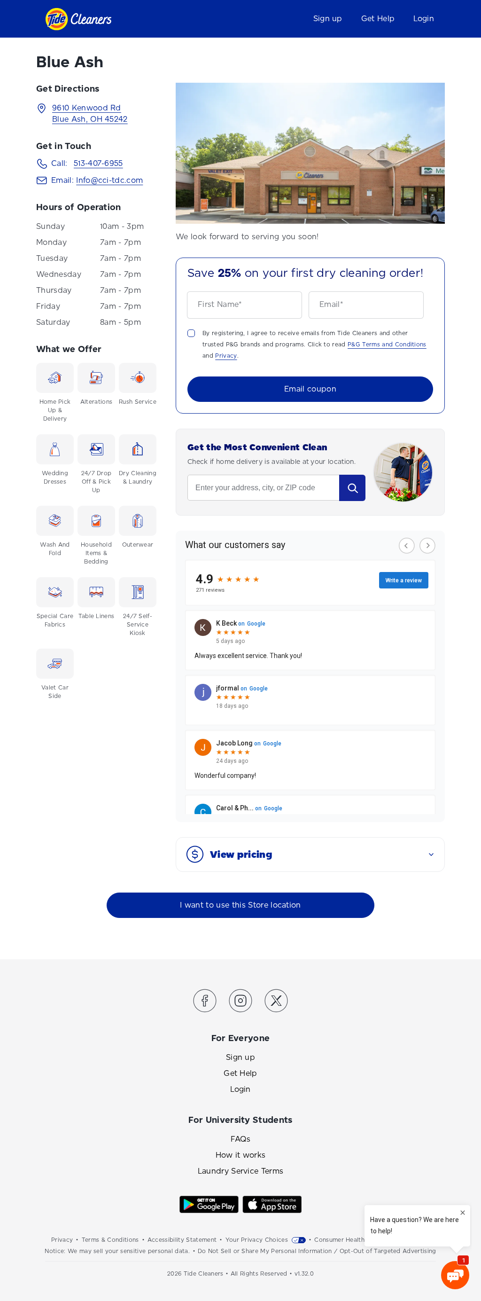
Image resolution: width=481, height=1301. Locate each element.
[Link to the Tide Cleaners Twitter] (276, 1002)
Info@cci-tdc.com (109, 180)
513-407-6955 (98, 163)
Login (423, 18)
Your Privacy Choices (256, 1240)
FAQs (240, 1139)
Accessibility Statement (182, 1240)
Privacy (226, 356)
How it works (241, 1155)
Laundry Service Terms (241, 1171)
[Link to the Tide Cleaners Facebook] (205, 1002)
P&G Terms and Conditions (387, 344)
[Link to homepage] (78, 19)
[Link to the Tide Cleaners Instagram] (240, 1002)
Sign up (327, 18)
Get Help (378, 18)
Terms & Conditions (110, 1240)
